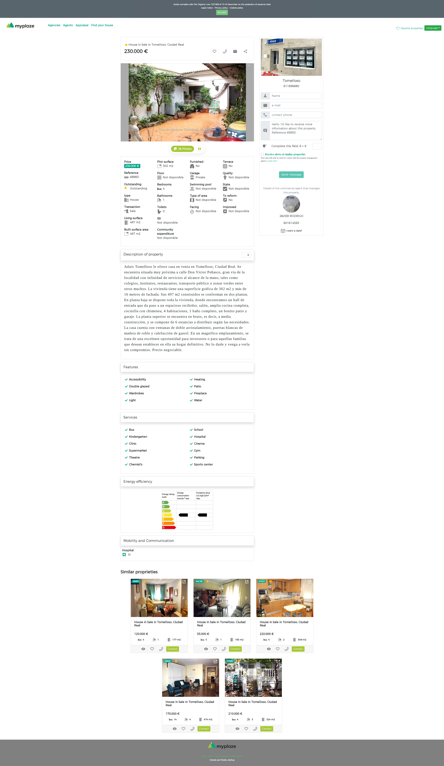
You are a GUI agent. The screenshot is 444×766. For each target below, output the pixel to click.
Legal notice (272, 161)
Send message (291, 174)
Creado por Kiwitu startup (222, 760)
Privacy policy (236, 756)
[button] (135, 598)
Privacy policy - (221, 7)
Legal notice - (207, 7)
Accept (222, 12)
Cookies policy (236, 7)
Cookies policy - (221, 756)
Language (432, 27)
